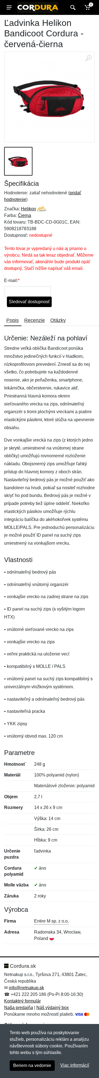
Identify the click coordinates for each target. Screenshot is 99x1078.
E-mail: (11, 280)
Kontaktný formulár (22, 1001)
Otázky (58, 320)
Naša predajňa (18, 1007)
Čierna (24, 215)
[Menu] (9, 7)
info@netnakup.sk (26, 987)
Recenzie (34, 320)
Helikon (28, 208)
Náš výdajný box (52, 1007)
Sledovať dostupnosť (29, 301)
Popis (12, 320)
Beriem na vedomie (32, 1065)
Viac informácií (74, 1065)
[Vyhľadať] (72, 7)
